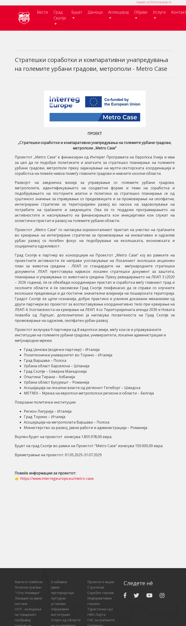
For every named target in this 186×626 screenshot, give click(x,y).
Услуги (159, 12)
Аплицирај (118, 12)
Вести (42, 12)
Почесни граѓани (28, 587)
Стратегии (95, 587)
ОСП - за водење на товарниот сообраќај (28, 614)
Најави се (142, 2)
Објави (140, 12)
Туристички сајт (100, 609)
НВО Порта (96, 614)
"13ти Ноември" (27, 593)
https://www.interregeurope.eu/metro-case (57, 478)
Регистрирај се (161, 2)
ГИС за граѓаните (101, 620)
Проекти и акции (100, 582)
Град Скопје (60, 15)
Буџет (76, 12)
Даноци (95, 12)
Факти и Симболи (29, 582)
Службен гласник (100, 593)
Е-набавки (59, 582)
